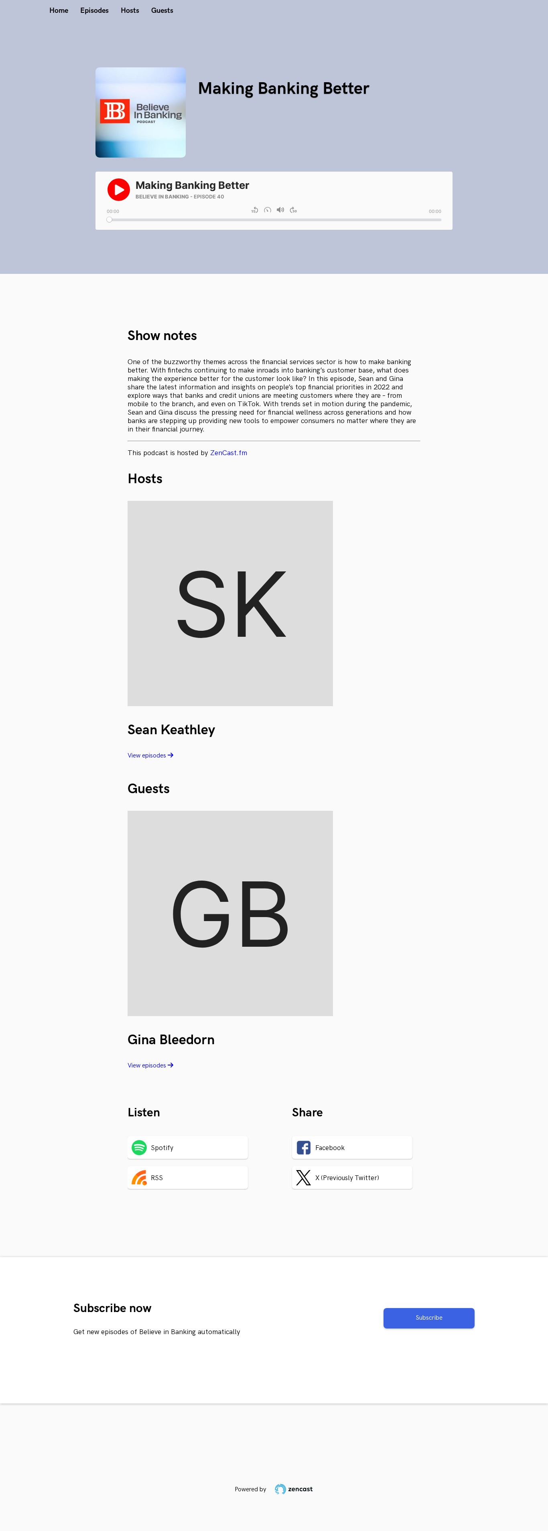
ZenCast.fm (228, 453)
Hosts (130, 10)
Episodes (94, 10)
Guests (162, 10)
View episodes (148, 755)
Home (58, 10)
